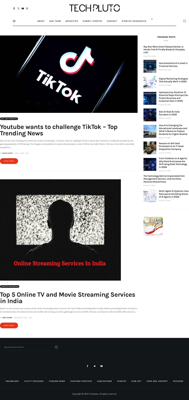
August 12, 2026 (149, 185)
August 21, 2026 (165, 105)
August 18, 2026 (165, 118)
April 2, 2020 (19, 153)
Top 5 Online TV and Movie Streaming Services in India (67, 298)
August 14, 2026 (165, 171)
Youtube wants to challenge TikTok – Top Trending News (59, 130)
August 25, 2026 (165, 85)
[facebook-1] (87, 366)
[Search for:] (30, 347)
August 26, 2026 (165, 70)
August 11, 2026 (164, 200)
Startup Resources (9, 286)
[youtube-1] (101, 366)
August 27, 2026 (149, 56)
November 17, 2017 (20, 318)
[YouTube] (22, 8)
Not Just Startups (9, 119)
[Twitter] (18, 8)
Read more (9, 161)
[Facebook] (14, 8)
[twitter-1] (94, 366)
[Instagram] (27, 8)
